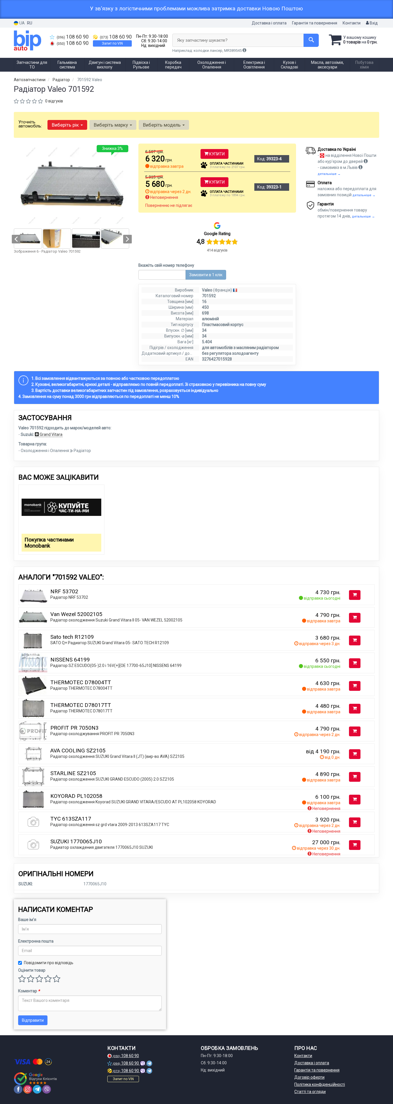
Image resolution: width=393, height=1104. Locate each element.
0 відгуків (54, 101)
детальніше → (329, 174)
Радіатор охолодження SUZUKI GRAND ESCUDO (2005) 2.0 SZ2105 (112, 779)
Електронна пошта (36, 941)
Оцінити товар (31, 970)
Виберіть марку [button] (111, 125)
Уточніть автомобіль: (30, 124)
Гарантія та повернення (314, 23)
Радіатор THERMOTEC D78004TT (81, 688)
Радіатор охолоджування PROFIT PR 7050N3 (92, 733)
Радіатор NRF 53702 (69, 597)
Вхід (373, 23)
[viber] (46, 1089)
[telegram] (37, 1089)
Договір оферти (309, 1077)
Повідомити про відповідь (48, 962)
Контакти (351, 23)
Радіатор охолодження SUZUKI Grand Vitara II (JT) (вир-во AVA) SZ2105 (117, 756)
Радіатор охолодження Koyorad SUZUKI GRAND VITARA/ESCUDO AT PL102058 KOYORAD (133, 802)
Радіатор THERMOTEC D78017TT (81, 711)
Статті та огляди (310, 1091)
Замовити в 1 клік (205, 274)
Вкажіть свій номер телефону (166, 265)
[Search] (311, 40)
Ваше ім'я (27, 919)
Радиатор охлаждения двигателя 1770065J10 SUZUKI (101, 847)
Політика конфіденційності (319, 1084)
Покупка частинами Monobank (49, 542)
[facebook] (18, 1089)
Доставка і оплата (269, 23)
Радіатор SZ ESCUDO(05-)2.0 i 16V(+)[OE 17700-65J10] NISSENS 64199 (116, 665)
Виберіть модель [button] (162, 125)
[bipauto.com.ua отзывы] (36, 1078)
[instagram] (27, 1089)
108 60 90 (73, 37)
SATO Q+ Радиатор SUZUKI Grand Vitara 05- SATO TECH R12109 (109, 642)
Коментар (29, 991)
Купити (216, 154)
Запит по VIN (112, 43)
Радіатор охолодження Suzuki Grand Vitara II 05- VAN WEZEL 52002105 (116, 620)
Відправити (33, 1020)
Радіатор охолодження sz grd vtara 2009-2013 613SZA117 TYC (109, 824)
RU (29, 23)
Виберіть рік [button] (66, 125)
